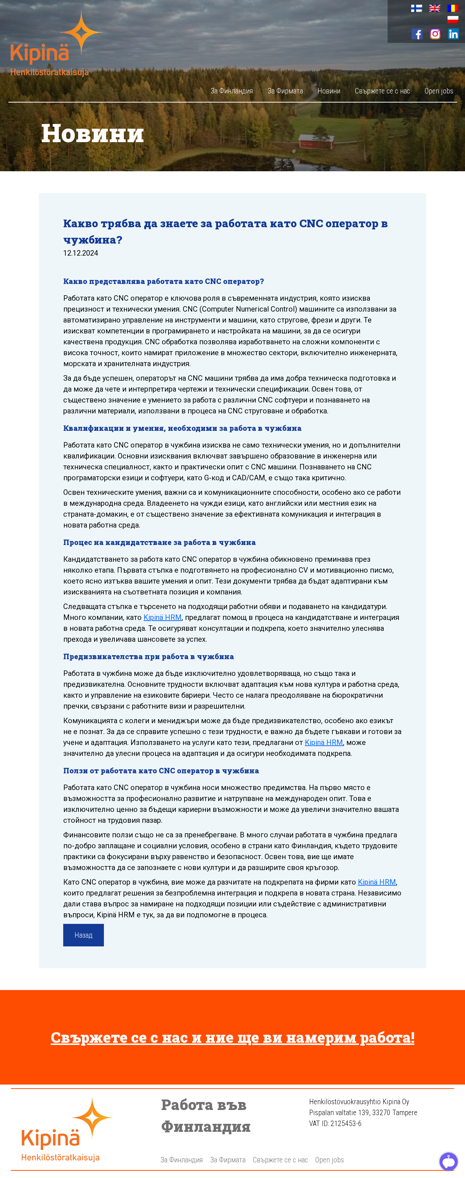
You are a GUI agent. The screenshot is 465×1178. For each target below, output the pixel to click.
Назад (83, 935)
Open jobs (439, 91)
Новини (329, 91)
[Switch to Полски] (453, 19)
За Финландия (232, 91)
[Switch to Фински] (417, 8)
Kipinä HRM (162, 617)
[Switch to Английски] (435, 8)
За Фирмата (285, 91)
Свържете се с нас (382, 91)
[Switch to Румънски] (453, 8)
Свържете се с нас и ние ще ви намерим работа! (233, 1037)
